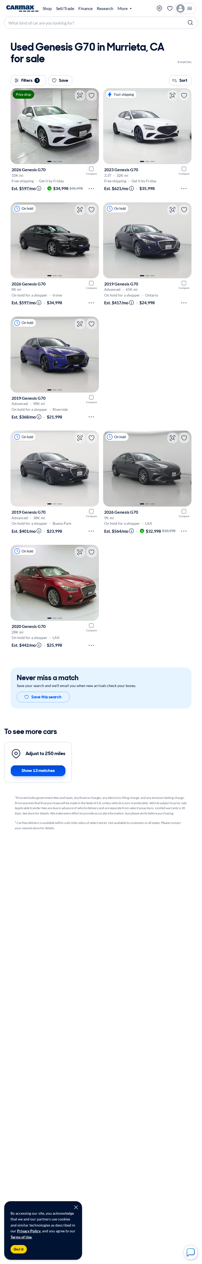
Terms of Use (21, 1237)
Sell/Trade (65, 8)
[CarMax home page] (22, 8)
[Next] (92, 126)
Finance (85, 8)
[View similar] (80, 95)
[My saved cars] (170, 8)
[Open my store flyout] (159, 8)
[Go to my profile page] (185, 8)
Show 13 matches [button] (38, 770)
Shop (47, 8)
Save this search (46, 697)
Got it (19, 1249)
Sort (183, 80)
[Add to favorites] (91, 95)
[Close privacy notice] (76, 1207)
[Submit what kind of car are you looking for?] (190, 22)
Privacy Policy (29, 1231)
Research (105, 8)
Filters (29, 80)
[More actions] (91, 188)
